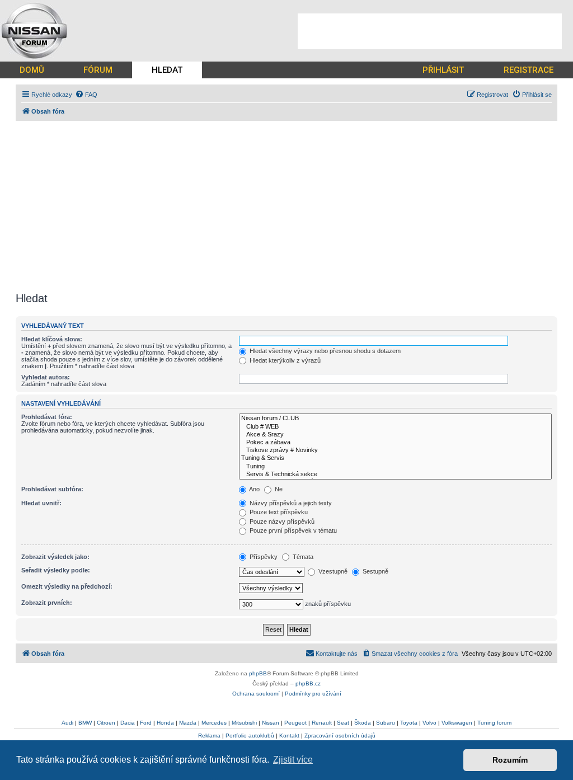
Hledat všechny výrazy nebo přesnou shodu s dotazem (324, 350)
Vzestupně (332, 571)
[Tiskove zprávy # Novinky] (395, 450)
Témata (302, 556)
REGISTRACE (528, 70)
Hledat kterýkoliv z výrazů (284, 360)
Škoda (362, 723)
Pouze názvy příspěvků (281, 521)
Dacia (127, 723)
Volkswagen (457, 723)
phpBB (258, 673)
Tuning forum (494, 723)
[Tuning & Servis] (395, 458)
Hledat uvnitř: (41, 503)
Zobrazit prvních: (46, 602)
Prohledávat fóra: (46, 417)
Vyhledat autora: (45, 377)
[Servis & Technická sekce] (395, 474)
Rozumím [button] (510, 759)
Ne (278, 489)
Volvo (429, 723)
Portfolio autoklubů (250, 735)
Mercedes (214, 723)
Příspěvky (263, 556)
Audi (67, 723)
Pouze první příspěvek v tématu (292, 530)
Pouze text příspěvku (278, 512)
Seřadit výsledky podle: (55, 570)
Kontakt (289, 735)
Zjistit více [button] (293, 759)
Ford (146, 723)
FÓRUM (97, 70)
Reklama (209, 735)
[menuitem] (86, 94)
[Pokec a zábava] (395, 443)
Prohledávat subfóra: (52, 489)
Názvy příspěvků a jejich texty (290, 503)
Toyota (408, 723)
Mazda (187, 723)
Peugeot (295, 723)
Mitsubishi (244, 723)
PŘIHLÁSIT (443, 70)
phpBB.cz (308, 683)
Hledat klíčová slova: (51, 339)
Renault (322, 723)
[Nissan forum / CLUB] (395, 418)
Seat (343, 723)
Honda (165, 723)
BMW (85, 723)
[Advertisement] (430, 31)
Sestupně (374, 571)
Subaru (385, 723)
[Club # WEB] (395, 427)
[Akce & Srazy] (395, 435)
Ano (254, 489)
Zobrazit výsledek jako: (55, 556)
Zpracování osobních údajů (339, 735)
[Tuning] (395, 467)
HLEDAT (167, 70)
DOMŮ (32, 70)
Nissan (270, 723)
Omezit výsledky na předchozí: (66, 586)
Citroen (106, 723)
